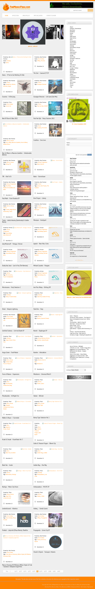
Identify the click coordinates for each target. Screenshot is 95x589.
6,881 (54, 571)
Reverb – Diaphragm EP (40, 331)
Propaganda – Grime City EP (41, 530)
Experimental (73, 52)
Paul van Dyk (40, 106)
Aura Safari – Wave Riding (80, 354)
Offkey (38, 60)
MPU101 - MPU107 (33, 46)
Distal (7, 296)
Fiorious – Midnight (78, 346)
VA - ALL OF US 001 (79, 124)
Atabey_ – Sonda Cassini (40, 509)
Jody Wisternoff (7, 235)
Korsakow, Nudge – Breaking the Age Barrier (80, 335)
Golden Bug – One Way (40, 465)
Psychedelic (73, 79)
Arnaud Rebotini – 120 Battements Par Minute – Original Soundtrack (79, 351)
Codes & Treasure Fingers (38, 430)
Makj (10, 142)
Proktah (5, 519)
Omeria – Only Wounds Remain (77, 331)
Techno (8, 273)
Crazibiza (39, 127)
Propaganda (44, 518)
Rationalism (9, 474)
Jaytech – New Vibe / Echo (41, 244)
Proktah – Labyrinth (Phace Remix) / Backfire (15, 530)
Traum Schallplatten (8, 276)
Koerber (39, 340)
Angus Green (9, 340)
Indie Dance (73, 65)
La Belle (45, 452)
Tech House (72, 82)
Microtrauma (9, 275)
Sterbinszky (6, 211)
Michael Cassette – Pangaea (41, 266)
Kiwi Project (43, 186)
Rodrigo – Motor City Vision (10, 487)
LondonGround (7, 498)
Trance (8, 82)
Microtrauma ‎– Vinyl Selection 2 (11, 287)
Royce (11, 407)
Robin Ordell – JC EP (75, 325)
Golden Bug (40, 452)
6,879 (45, 571)
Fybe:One (39, 296)
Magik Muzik (13, 209)
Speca (42, 383)
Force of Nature (7, 363)
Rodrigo (14, 474)
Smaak (8, 429)
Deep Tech (8, 496)
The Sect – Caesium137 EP (41, 73)
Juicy (7, 142)
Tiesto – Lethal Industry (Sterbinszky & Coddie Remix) (15, 221)
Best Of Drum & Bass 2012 (10, 118)
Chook (38, 539)
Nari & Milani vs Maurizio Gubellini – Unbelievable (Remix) (16, 154)
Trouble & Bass (12, 296)
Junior (38, 186)
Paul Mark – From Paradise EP (10, 198)
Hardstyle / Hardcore (75, 58)
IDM (71, 63)
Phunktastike (9, 383)
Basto (38, 164)
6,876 (33, 571)
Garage (71, 55)
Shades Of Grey (46, 296)
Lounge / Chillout (74, 68)
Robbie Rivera (6, 144)
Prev (7, 571)
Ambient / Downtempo (75, 28)
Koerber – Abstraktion (39, 353)
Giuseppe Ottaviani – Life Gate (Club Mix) (45, 97)
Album (39, 360)
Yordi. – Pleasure (74, 316)
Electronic (72, 50)
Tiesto (10, 211)
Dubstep (9, 60)
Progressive (44, 162)
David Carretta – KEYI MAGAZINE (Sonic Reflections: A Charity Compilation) (79, 357)
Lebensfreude (45, 340)
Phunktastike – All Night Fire (10, 396)
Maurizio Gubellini (16, 142)
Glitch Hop (72, 57)
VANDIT (46, 106)
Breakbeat (72, 31)
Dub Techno (73, 44)
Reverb (39, 318)
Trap (71, 87)
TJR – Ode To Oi (6, 177)
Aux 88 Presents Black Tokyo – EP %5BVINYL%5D (78, 299)
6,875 (29, 571)
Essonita (5, 86)
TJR (10, 164)
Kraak (4, 429)
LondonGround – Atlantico (10, 509)
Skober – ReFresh (38, 396)
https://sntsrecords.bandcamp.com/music (80, 213)
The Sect (43, 60)
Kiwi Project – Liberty (39, 198)
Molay (36, 276)
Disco (8, 360)
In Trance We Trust (41, 207)
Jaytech (45, 231)
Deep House (73, 36)
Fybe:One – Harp (38, 309)
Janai (4, 255)
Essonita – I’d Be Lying (8, 97)
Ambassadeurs (40, 474)
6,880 (49, 571)
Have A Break (9, 518)
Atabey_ (39, 496)
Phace (14, 518)
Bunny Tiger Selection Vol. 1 (41, 418)
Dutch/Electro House (75, 47)
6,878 (40, 571)
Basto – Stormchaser (39, 177)
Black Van (8, 452)
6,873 (20, 571)
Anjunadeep (9, 233)
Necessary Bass (7, 556)
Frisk (7, 554)
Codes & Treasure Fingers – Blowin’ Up (44, 443)
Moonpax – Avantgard (39, 220)
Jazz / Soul (72, 66)
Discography (73, 41)
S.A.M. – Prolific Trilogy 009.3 (83, 348)
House (12, 140)
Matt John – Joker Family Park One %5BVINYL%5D (79, 297)
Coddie (7, 209)
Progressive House (74, 77)
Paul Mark (8, 186)
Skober (39, 383)
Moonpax (37, 209)
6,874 (24, 571)
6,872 (16, 571)
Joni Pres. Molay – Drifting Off (42, 287)
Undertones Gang (7, 385)
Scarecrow (8, 106)
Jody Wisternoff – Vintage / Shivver (12, 244)
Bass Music (72, 30)
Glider (42, 496)
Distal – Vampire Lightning (10, 309)
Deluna (13, 84)
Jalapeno (8, 427)
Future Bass (73, 53)
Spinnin (42, 164)
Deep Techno (73, 38)
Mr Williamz (28, 554)
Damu (7, 62)
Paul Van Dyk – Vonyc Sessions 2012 (43, 118)
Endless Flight (9, 361)
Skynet (36, 541)
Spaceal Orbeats (45, 318)
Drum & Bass (41, 59)
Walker (5, 409)
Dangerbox (8, 84)
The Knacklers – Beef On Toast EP (78, 322)
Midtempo (72, 69)
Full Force (43, 539)
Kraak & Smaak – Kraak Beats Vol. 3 (12, 440)
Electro (8, 140)
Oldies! (71, 74)
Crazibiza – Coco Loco (39, 140)
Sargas (9, 86)
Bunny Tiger (40, 405)
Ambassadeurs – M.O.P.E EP (41, 487)
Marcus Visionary (13, 554)
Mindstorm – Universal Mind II (42, 374)
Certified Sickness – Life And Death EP (13, 331)
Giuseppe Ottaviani (41, 84)
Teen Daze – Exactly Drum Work (77, 324)
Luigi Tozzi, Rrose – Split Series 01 (78, 333)
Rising (7, 164)
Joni (44, 275)
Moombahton (73, 72)
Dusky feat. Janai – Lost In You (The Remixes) (15, 266)
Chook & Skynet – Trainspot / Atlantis (44, 552)
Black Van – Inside (7, 465)
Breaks (71, 33)
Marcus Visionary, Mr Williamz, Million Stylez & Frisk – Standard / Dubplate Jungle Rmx (17, 566)
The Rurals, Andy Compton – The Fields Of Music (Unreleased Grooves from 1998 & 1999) (80, 319)
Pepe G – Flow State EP (75, 327)
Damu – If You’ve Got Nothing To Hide (13, 75)
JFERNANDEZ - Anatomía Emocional (10, 48)
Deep (71, 35)
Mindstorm (40, 363)
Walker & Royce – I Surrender (10, 418)
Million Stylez (21, 554)
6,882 (58, 571)
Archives (68, 370)
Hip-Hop (72, 60)
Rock (71, 80)
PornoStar (44, 127)
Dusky (13, 253)
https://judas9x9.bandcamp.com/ (78, 215)
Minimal (43, 338)
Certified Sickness (10, 318)
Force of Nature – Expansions (10, 374)
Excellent (13, 452)
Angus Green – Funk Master (10, 353)
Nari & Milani (24, 142)
